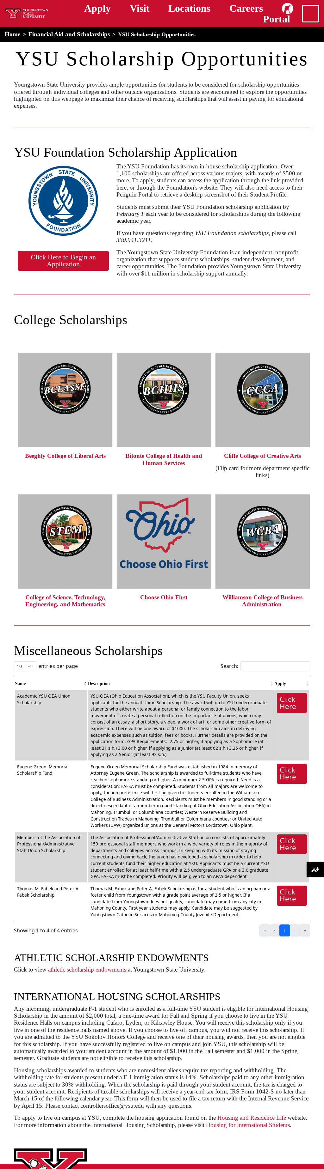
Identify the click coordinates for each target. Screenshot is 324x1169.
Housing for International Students (248, 1125)
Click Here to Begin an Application (63, 260)
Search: (229, 666)
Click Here (288, 702)
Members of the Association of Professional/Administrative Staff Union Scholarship (48, 843)
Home (12, 34)
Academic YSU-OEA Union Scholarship (43, 699)
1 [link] (285, 930)
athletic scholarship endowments (87, 969)
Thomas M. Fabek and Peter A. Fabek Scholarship (48, 892)
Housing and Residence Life (251, 1117)
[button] (85, 683)
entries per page (58, 666)
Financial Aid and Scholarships (69, 34)
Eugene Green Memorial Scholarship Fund (43, 770)
